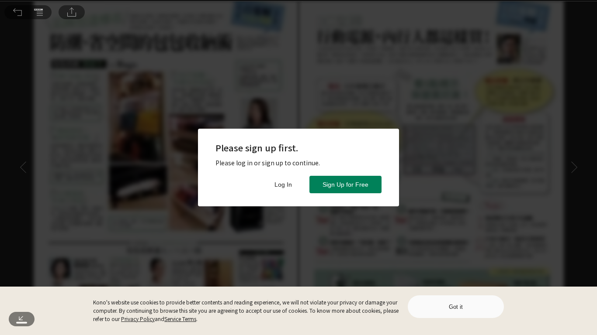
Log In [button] (283, 184)
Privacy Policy (138, 318)
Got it (456, 307)
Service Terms (180, 318)
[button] (17, 12)
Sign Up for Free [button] (345, 184)
